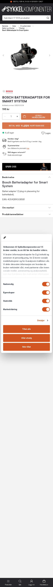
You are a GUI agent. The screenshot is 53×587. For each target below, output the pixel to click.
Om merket (8, 207)
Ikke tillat (26, 347)
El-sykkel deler (25, 26)
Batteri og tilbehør (8, 28)
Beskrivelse (8, 177)
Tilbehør (22, 28)
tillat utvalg (26, 338)
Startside (5, 26)
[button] (5, 116)
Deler (14, 26)
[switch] (46, 292)
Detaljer (41, 320)
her (28, 148)
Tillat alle (26, 329)
